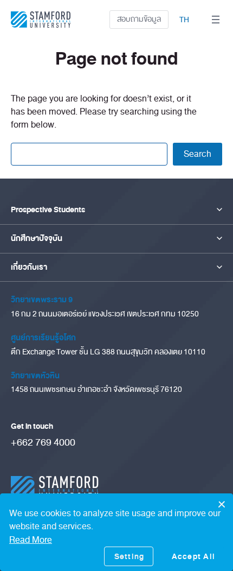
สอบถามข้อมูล (139, 19)
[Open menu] (215, 19)
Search (197, 154)
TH (184, 20)
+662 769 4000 (43, 442)
